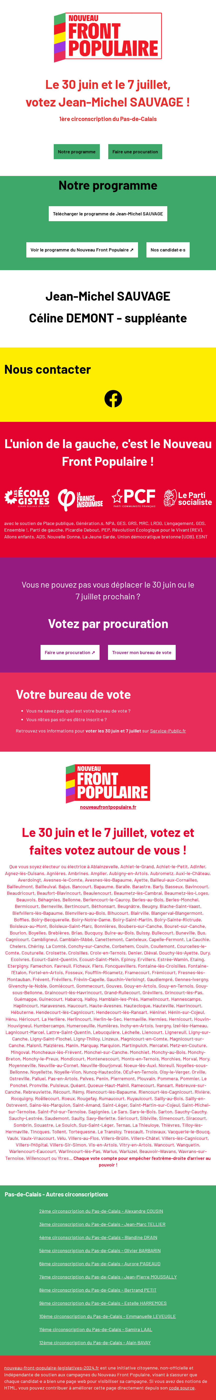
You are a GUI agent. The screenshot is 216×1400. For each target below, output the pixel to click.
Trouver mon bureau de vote (141, 652)
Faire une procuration (135, 151)
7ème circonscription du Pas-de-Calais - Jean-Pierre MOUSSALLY (108, 1277)
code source (182, 1388)
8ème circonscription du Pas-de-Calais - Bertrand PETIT (97, 1290)
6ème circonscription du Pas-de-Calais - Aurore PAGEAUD (99, 1263)
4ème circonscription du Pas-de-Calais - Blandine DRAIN (98, 1237)
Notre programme (77, 151)
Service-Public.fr (168, 731)
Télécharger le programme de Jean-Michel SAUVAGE (108, 213)
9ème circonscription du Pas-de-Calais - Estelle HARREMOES (103, 1303)
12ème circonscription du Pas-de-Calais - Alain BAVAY (95, 1342)
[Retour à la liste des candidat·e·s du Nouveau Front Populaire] (108, 38)
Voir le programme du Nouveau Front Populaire (80, 249)
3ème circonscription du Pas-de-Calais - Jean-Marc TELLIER (102, 1224)
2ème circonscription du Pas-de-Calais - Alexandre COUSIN (101, 1211)
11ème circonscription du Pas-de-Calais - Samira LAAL (95, 1329)
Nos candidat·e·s (168, 249)
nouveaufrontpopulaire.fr (108, 807)
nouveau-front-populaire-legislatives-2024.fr (51, 1368)
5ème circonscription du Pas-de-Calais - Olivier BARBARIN (100, 1250)
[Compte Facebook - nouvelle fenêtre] (113, 398)
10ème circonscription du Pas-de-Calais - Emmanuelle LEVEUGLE (107, 1316)
